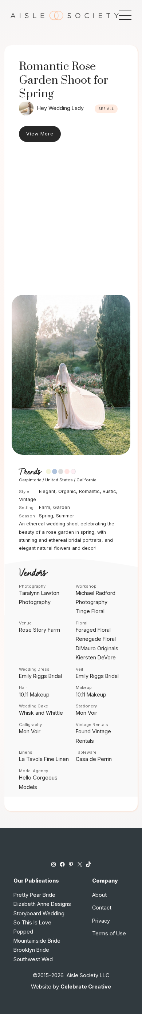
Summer (65, 515)
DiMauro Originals (97, 648)
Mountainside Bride (36, 941)
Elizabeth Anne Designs (42, 904)
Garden (61, 507)
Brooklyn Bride (31, 950)
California (86, 479)
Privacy (101, 921)
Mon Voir (86, 713)
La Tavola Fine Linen (44, 759)
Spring (46, 515)
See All (106, 109)
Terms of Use (109, 933)
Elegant (47, 491)
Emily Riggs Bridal (40, 676)
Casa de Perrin (94, 759)
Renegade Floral (96, 639)
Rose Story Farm (39, 630)
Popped (23, 931)
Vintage (27, 499)
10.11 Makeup (34, 694)
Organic (67, 491)
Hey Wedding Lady (60, 108)
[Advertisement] (71, 220)
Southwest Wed (33, 959)
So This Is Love (32, 922)
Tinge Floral (90, 611)
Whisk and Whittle (41, 713)
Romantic (89, 491)
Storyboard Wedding (38, 913)
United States (59, 479)
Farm (44, 507)
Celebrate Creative (85, 986)
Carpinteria (30, 479)
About (99, 895)
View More (40, 134)
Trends (30, 472)
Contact (101, 907)
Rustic (109, 491)
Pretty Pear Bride (34, 895)
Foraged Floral (93, 630)
